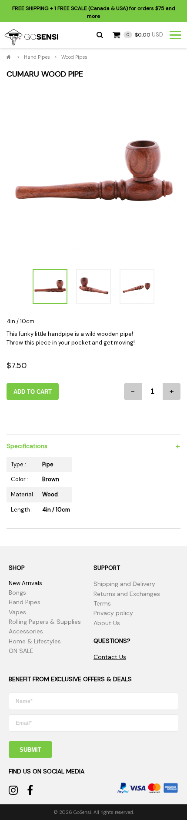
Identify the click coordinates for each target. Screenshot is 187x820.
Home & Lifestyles (35, 641)
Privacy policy (113, 613)
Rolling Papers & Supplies (45, 622)
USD (145, 34)
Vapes (17, 612)
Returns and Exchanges (127, 594)
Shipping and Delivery (124, 584)
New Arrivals (25, 583)
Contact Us (110, 657)
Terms (102, 603)
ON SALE (21, 651)
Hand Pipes (37, 57)
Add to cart (32, 391)
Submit (30, 749)
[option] (93, 173)
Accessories (26, 631)
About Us (107, 623)
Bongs (17, 592)
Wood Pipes (74, 57)
